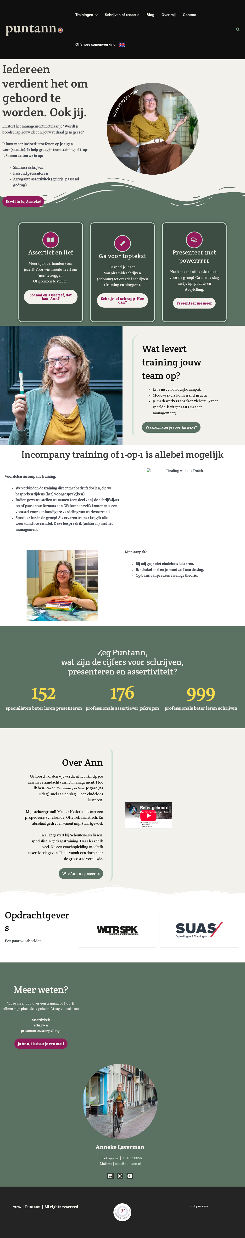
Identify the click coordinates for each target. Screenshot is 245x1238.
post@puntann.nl (128, 1164)
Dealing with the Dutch (122, 45)
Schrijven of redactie (122, 15)
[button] (95, 15)
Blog (150, 15)
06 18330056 (132, 1158)
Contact (189, 15)
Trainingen (84, 15)
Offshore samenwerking (95, 44)
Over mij (168, 15)
